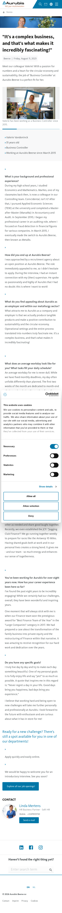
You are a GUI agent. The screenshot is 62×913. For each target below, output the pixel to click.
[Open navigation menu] (56, 4)
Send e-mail (29, 820)
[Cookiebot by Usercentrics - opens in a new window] (45, 394)
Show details (46, 486)
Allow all (31, 496)
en (28, 887)
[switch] (54, 455)
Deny (31, 516)
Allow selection (31, 506)
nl (34, 887)
